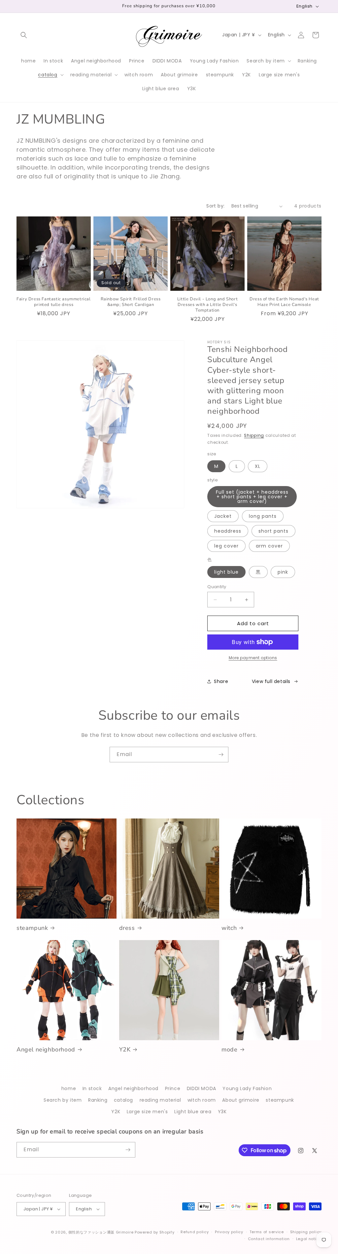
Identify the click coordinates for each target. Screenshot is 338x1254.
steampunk (32, 928)
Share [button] (221, 681)
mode (229, 1049)
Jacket (223, 516)
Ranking (97, 1100)
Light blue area (192, 1111)
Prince (173, 1088)
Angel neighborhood (46, 1049)
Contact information (269, 1238)
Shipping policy (306, 1232)
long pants (263, 516)
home (68, 1088)
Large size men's (147, 1111)
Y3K (222, 1111)
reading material (160, 1100)
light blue (226, 572)
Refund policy (195, 1232)
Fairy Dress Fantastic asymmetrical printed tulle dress (53, 302)
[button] (24, 35)
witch (229, 928)
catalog (123, 1100)
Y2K (125, 1049)
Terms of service (267, 1232)
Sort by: (215, 206)
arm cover (269, 546)
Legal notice (308, 1238)
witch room (201, 1100)
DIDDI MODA (201, 1088)
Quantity (216, 587)
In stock (92, 1088)
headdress (227, 531)
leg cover (226, 546)
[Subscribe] (221, 754)
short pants (273, 531)
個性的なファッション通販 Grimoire (101, 1232)
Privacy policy (229, 1232)
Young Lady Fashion (247, 1088)
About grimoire (240, 1100)
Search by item (63, 1100)
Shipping (254, 435)
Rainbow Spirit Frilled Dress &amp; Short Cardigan (131, 302)
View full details (271, 681)
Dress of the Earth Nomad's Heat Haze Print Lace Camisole (284, 302)
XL (257, 466)
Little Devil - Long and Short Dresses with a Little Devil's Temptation (207, 304)
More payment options (253, 658)
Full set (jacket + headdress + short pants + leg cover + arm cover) (252, 497)
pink (283, 572)
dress (127, 928)
